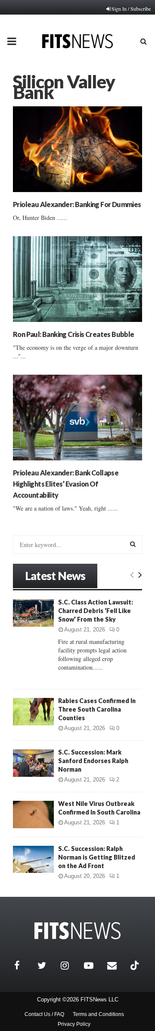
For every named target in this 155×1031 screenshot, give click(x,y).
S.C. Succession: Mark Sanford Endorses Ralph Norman (93, 760)
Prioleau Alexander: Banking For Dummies (77, 204)
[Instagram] (70, 965)
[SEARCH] (133, 544)
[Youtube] (93, 965)
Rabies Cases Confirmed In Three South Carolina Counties (97, 709)
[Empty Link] (132, 574)
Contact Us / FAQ (44, 1014)
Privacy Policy (74, 1024)
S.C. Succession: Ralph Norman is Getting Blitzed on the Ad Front (96, 857)
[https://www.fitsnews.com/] (77, 931)
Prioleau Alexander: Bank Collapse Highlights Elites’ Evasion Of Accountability (65, 484)
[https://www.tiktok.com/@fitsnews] (135, 965)
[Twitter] (46, 965)
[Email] (116, 965)
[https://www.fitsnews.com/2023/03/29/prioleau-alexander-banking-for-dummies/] (77, 149)
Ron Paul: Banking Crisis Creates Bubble (73, 334)
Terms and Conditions (98, 1014)
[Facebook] (23, 965)
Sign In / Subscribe (131, 8)
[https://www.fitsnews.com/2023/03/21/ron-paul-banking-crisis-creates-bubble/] (77, 279)
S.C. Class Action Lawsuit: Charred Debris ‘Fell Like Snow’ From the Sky (95, 610)
